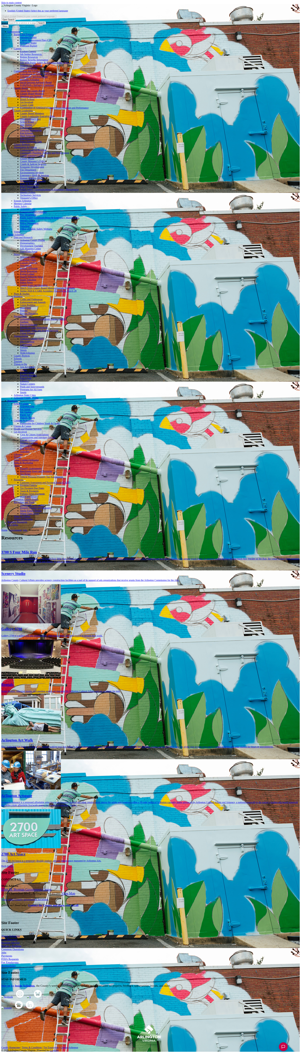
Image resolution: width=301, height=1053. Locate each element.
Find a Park (26, 378)
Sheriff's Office (27, 220)
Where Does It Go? (29, 513)
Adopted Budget (28, 37)
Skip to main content (11, 2)
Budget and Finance (24, 34)
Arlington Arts (27, 406)
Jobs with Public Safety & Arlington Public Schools (45, 62)
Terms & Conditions (32, 1047)
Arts (25, 530)
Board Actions (27, 99)
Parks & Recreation (29, 184)
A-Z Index (13, 524)
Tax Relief (25, 474)
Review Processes (29, 313)
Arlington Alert (27, 209)
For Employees (9, 962)
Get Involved (26, 102)
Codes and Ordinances (31, 299)
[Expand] (22, 32)
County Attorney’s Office (32, 155)
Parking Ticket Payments (32, 493)
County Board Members (32, 93)
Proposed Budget (28, 45)
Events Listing (27, 274)
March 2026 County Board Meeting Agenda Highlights (47, 288)
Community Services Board (34, 76)
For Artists (25, 409)
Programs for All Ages (31, 389)
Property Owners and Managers (36, 508)
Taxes (17, 465)
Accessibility (8, 965)
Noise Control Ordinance (26, 460)
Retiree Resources (29, 57)
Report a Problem (11, 945)
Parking (24, 347)
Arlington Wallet (28, 43)
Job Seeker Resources (31, 54)
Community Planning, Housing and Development (44, 153)
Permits (23, 310)
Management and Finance (33, 181)
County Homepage (10, 1047)
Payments (18, 479)
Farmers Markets (28, 375)
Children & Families (24, 420)
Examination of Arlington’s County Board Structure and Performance (54, 107)
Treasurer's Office (29, 198)
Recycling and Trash (24, 502)
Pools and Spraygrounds (32, 386)
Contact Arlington (69, 1047)
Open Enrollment (28, 68)
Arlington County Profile (32, 240)
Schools (18, 358)
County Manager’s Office (32, 161)
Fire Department (28, 169)
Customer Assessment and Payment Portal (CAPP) (45, 482)
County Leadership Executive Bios (37, 116)
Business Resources (17, 522)
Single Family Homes (31, 510)
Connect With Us (28, 262)
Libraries (24, 381)
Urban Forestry (27, 333)
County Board (21, 88)
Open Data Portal (28, 251)
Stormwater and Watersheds (34, 327)
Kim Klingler (26, 133)
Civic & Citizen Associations (34, 434)
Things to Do (20, 364)
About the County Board (32, 91)
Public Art (25, 415)
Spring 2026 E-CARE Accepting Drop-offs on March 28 (48, 291)
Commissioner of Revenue (33, 150)
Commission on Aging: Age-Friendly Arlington (43, 74)
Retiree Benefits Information (34, 60)
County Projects (22, 144)
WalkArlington (27, 353)
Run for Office (27, 448)
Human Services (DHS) (32, 178)
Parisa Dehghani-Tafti (31, 141)
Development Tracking (31, 246)
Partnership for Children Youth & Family (40, 423)
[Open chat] (283, 1046)
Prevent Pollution (28, 324)
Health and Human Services (28, 429)
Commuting (26, 344)
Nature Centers (27, 384)
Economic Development (32, 167)
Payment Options (28, 485)
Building (18, 296)
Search (4, 22)
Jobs (3, 952)
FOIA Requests (10, 959)
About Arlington (16, 234)
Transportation (21, 336)
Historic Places (27, 417)
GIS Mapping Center (30, 248)
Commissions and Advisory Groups (31, 71)
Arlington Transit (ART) (32, 338)
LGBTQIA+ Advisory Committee (37, 85)
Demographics (27, 243)
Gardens (24, 322)
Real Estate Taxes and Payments (36, 471)
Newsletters (26, 265)
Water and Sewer (28, 496)
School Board (27, 122)
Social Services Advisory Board (36, 82)
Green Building (27, 305)
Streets (23, 350)
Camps (23, 369)
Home (4, 530)
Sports (23, 392)
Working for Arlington (31, 65)
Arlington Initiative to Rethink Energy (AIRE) (43, 319)
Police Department (29, 186)
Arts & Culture (27, 367)
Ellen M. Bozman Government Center (26, 889)
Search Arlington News (31, 276)
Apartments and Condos (32, 505)
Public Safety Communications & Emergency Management (49, 189)
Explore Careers (28, 51)
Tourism (18, 361)
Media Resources (28, 271)
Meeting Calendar (23, 203)
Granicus (54, 1050)
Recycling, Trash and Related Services (39, 330)
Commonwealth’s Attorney (33, 212)
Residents (12, 400)
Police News (26, 282)
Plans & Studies (21, 293)
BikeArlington (27, 341)
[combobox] (28, 16)
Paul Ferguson (27, 138)
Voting (17, 231)
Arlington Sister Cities (25, 395)
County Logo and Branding (34, 285)
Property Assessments (31, 468)
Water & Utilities (22, 516)
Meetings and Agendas (31, 96)
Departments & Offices (25, 147)
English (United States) (38, 10)
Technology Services (30, 195)
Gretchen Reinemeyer (31, 130)
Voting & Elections (23, 519)
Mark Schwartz (27, 136)
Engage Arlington (22, 200)
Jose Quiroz (26, 124)
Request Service (10, 942)
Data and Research (23, 237)
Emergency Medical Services (34, 175)
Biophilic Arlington (29, 79)
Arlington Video (28, 260)
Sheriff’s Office (27, 192)
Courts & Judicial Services (33, 164)
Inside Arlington (28, 279)
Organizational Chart (30, 119)
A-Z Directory (9, 939)
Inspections (25, 307)
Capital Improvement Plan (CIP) (36, 40)
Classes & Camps (22, 426)
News (17, 254)
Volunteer (25, 226)
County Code (26, 105)
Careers (17, 48)
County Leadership (23, 110)
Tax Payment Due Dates (32, 488)
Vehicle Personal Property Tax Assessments (41, 477)
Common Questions (12, 949)
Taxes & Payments (29, 491)
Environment (20, 316)
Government (15, 530)
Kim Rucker (26, 127)
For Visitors (26, 412)
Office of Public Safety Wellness (36, 229)
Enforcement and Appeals (33, 302)
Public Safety (20, 206)
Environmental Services (32, 172)
